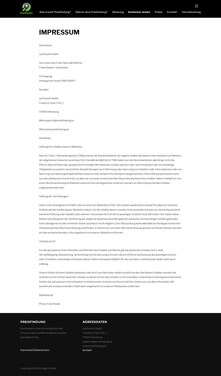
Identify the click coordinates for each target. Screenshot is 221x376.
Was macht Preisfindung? (55, 12)
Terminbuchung (191, 12)
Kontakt (172, 12)
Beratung (118, 12)
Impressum (26, 350)
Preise (158, 12)
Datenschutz (42, 350)
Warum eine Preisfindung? (91, 12)
